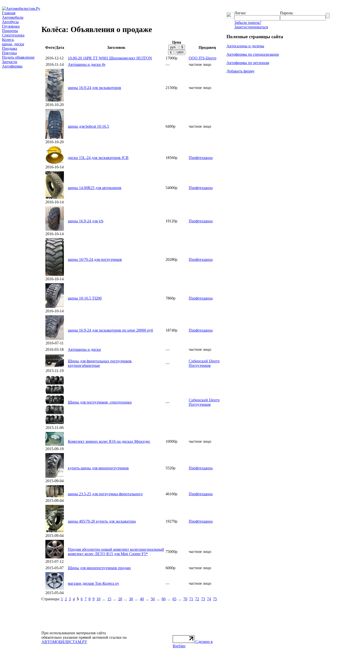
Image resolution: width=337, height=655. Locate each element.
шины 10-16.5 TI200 (85, 298)
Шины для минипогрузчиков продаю (99, 568)
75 (215, 599)
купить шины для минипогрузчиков (98, 468)
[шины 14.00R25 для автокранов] (54, 197)
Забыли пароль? (247, 22)
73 (203, 599)
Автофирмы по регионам (247, 63)
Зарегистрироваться (251, 27)
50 (153, 599)
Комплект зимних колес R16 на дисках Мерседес (109, 441)
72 (197, 599)
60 (164, 599)
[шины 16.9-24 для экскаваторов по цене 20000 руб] (54, 338)
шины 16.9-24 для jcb (85, 221)
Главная (8, 13)
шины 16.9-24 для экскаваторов (94, 88)
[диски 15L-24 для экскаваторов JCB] (54, 162)
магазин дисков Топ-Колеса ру (93, 583)
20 (120, 599)
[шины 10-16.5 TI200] (54, 306)
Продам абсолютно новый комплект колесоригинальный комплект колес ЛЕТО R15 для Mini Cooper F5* (116, 551)
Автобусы (10, 22)
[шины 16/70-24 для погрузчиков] (54, 274)
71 (191, 599)
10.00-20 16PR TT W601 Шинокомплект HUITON (110, 58)
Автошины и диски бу (87, 64)
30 (131, 599)
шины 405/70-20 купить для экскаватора (102, 521)
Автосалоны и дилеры (245, 46)
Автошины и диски (84, 349)
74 (209, 599)
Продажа (9, 48)
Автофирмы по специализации (252, 54)
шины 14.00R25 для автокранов (94, 188)
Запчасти (9, 62)
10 (98, 599)
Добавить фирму (240, 71)
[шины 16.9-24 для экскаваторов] (54, 100)
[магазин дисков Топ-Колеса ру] (54, 588)
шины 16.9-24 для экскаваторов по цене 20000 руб (110, 330)
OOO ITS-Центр (202, 58)
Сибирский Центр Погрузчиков (204, 363)
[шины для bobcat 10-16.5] (54, 137)
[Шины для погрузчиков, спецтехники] (54, 423)
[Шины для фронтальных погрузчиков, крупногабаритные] (54, 366)
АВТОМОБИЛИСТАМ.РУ (64, 642)
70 (185, 599)
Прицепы (10, 31)
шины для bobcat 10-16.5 (88, 126)
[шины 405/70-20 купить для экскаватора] (54, 531)
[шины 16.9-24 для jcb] (54, 229)
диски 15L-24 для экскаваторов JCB (98, 158)
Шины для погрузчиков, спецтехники (100, 402)
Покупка (9, 53)
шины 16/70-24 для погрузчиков (95, 259)
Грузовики (11, 26)
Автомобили (12, 17)
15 (109, 599)
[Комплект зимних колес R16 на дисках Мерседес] (54, 444)
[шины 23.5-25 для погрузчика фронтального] (54, 496)
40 (142, 599)
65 (174, 599)
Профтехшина (201, 158)
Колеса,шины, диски (13, 41)
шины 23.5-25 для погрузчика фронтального (105, 494)
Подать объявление (18, 57)
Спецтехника (13, 35)
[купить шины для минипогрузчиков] (54, 476)
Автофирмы (12, 66)
